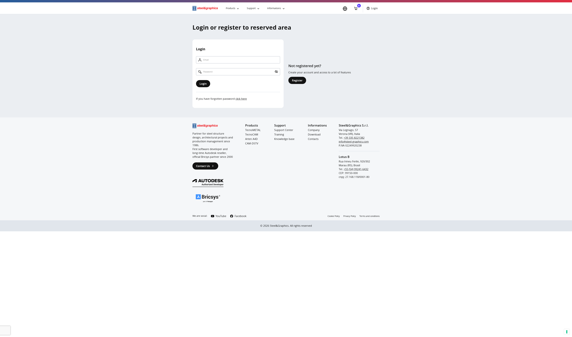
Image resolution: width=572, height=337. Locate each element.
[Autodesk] (207, 183)
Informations (274, 8)
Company (314, 130)
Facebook (240, 216)
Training (279, 134)
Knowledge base (284, 139)
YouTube (221, 216)
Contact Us (203, 166)
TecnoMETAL (253, 130)
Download (314, 134)
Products (230, 8)
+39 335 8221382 (354, 137)
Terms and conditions (369, 216)
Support (251, 8)
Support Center (283, 130)
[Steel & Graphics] (207, 8)
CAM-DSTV (251, 143)
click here (241, 98)
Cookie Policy (334, 216)
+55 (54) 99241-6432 (356, 169)
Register (297, 80)
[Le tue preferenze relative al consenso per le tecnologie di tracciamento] (567, 332)
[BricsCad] (207, 198)
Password (207, 71)
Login (374, 8)
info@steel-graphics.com (354, 141)
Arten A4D (251, 139)
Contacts (313, 139)
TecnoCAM (251, 134)
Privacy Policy (349, 216)
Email (206, 59)
